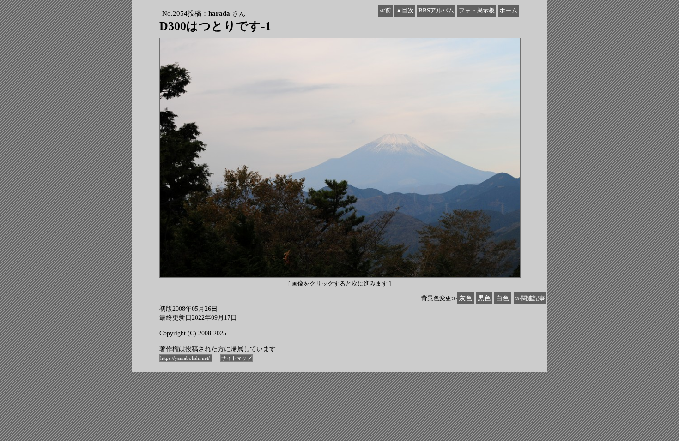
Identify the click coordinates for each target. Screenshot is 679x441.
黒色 (484, 298)
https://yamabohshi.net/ (185, 358)
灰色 (465, 298)
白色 (502, 298)
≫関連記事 (530, 298)
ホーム (508, 10)
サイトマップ (236, 358)
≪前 (385, 10)
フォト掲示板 (477, 10)
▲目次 (405, 10)
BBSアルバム (436, 10)
